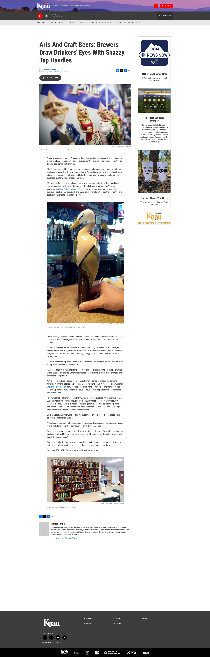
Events (72, 23)
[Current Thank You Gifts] (154, 171)
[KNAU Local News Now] (154, 53)
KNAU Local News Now (154, 74)
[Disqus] (105, 581)
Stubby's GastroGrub (67, 189)
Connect (94, 23)
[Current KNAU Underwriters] (154, 218)
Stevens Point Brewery (69, 150)
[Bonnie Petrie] (44, 529)
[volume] (46, 15)
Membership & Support (128, 23)
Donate (167, 6)
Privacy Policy (88, 618)
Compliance (107, 23)
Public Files (88, 623)
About (82, 23)
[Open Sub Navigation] (65, 23)
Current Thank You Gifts (154, 198)
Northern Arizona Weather (154, 119)
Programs (52, 23)
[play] (40, 16)
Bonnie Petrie (51, 69)
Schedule (41, 23)
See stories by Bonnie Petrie (64, 538)
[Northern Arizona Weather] (154, 100)
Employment (117, 618)
